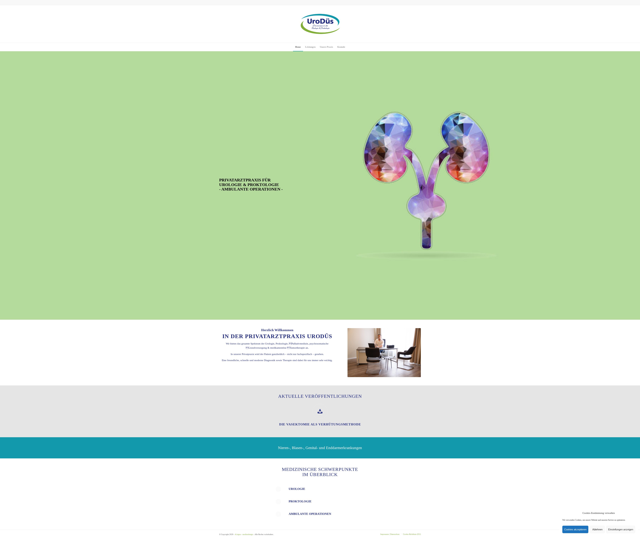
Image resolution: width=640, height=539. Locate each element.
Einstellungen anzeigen (620, 529)
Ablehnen (597, 529)
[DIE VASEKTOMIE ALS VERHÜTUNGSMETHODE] (320, 411)
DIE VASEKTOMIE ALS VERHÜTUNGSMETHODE (320, 424)
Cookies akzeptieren (575, 529)
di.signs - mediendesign (244, 534)
